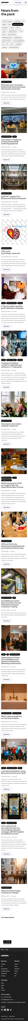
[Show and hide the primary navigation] (26, 2)
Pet (15, 975)
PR (2, 966)
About (2, 985)
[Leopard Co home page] (5, 2)
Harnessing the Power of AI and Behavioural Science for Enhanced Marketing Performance (11, 660)
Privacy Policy (4, 1016)
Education (17, 968)
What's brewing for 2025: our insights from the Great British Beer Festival (12, 485)
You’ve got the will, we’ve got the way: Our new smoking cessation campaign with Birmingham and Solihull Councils (12, 830)
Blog (2, 987)
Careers (3, 990)
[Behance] (8, 1010)
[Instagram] (2, 1010)
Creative (3, 964)
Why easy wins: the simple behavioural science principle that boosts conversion (13, 87)
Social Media (4, 968)
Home (2, 949)
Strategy (3, 975)
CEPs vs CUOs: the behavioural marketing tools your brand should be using (12, 546)
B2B (16, 973)
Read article (6, 103)
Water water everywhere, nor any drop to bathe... (11, 717)
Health (16, 971)
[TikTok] (11, 1010)
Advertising (4, 973)
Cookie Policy (12, 1016)
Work (2, 983)
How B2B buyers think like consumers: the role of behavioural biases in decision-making (11, 604)
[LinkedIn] (5, 1010)
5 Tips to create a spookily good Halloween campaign (12, 307)
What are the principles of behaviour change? (11, 892)
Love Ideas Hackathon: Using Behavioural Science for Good (13, 772)
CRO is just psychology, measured (10, 252)
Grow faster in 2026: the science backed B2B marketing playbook (11, 142)
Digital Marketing (5, 971)
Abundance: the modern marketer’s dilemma (11, 425)
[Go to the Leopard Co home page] (14, 955)
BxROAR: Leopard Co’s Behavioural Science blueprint (13, 197)
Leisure (16, 964)
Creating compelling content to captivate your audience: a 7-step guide (11, 365)
